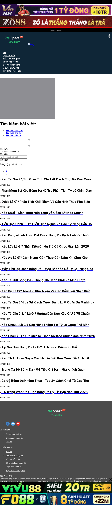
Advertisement (56, 30)
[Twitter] (13, 424)
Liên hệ (9, 442)
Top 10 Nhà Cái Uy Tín (15, 470)
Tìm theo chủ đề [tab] (13, 133)
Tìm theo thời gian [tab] (14, 130)
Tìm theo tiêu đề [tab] (13, 135)
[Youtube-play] (18, 424)
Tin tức (9, 452)
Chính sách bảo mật (14, 438)
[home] (17, 44)
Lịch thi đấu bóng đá (14, 455)
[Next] (7, 174)
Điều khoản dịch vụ (14, 434)
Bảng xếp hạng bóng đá (16, 463)
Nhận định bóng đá (14, 467)
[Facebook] (8, 424)
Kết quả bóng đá (13, 459)
